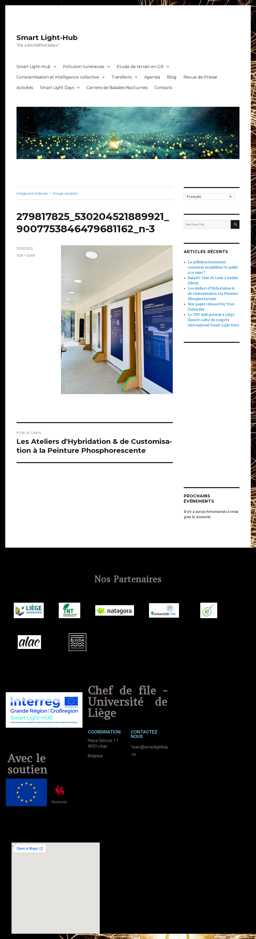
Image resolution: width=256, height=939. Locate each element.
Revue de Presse (200, 77)
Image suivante (65, 193)
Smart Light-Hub (47, 37)
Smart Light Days (57, 87)
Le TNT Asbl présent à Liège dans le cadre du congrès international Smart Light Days (213, 320)
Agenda (152, 77)
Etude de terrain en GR (140, 66)
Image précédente (32, 193)
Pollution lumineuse (83, 66)
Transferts (122, 77)
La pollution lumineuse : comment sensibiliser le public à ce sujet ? (213, 267)
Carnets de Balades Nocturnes (117, 87)
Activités (24, 87)
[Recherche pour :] (207, 224)
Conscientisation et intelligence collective (57, 77)
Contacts (163, 87)
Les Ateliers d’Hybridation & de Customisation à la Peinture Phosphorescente (213, 293)
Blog (171, 77)
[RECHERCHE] (235, 224)
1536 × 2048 (25, 255)
